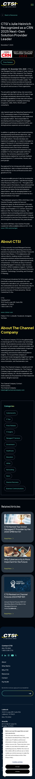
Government (10, 444)
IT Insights (9, 432)
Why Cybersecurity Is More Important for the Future (17, 560)
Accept (17, 766)
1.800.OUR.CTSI (7, 650)
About (4, 662)
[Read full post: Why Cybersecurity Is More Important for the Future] (17, 552)
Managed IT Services (13, 438)
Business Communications (15, 488)
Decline (17, 771)
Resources (5, 674)
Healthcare (10, 451)
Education (9, 457)
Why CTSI (5, 670)
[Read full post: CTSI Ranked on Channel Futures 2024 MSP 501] (17, 584)
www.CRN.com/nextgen (9, 228)
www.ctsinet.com (7, 312)
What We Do (6, 666)
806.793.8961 (6, 648)
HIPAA (8, 463)
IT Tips (8, 419)
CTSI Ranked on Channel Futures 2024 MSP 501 (16, 595)
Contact (5, 678)
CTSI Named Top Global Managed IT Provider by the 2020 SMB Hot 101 (17, 529)
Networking (10, 470)
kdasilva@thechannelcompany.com (12, 390)
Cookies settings (17, 762)
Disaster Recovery (12, 482)
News (8, 476)
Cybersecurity (11, 413)
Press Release (11, 425)
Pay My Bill (5, 682)
